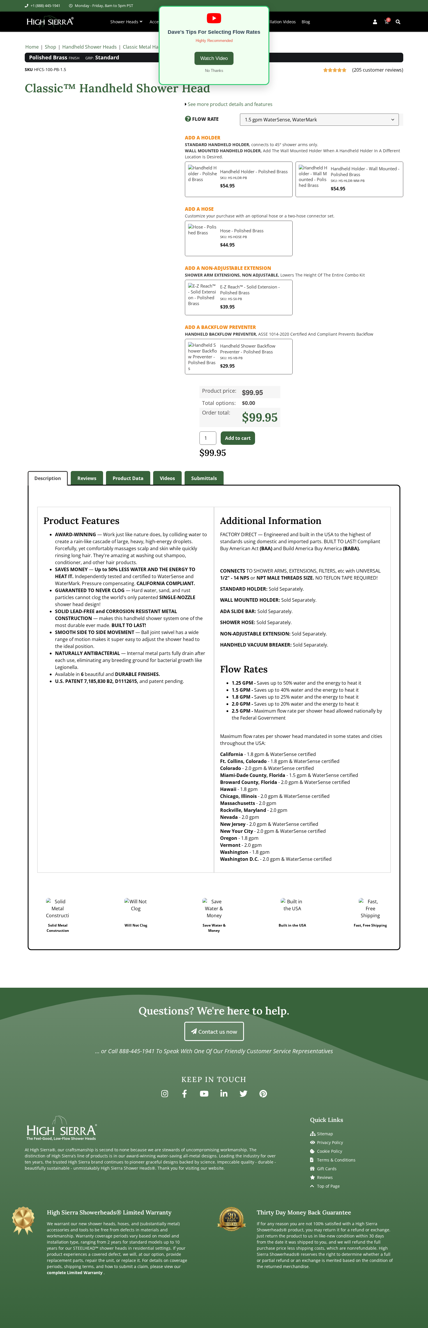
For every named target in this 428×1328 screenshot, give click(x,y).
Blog (306, 21)
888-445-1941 (137, 1051)
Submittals (204, 478)
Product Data (128, 478)
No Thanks (214, 70)
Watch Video (214, 58)
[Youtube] (204, 1093)
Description (47, 478)
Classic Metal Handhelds (149, 47)
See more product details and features (230, 104)
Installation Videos (278, 21)
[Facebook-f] (184, 1093)
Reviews (86, 478)
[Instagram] (164, 1093)
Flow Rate (205, 118)
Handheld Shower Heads (89, 47)
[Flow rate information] (188, 119)
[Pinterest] (263, 1093)
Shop (50, 47)
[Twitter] (243, 1093)
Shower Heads (124, 21)
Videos (167, 478)
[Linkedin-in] (223, 1093)
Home (32, 47)
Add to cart (238, 438)
